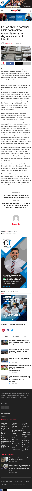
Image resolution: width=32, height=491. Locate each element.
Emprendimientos (17, 430)
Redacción (9, 43)
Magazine (14, 443)
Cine (2, 437)
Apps (2, 426)
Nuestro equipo (5, 413)
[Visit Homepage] (16, 10)
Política (24, 434)
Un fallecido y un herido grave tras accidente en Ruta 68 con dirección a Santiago (19, 342)
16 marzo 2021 (18, 43)
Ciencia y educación (4, 433)
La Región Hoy (8, 481)
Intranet (3, 416)
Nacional (14, 446)
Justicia (14, 439)
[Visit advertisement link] (16, 4)
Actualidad (4, 423)
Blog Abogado (5, 429)
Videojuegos (25, 449)
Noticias (24, 423)
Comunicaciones (6, 441)
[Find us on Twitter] (7, 407)
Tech (23, 444)
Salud (23, 442)
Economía (14, 426)
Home (2, 23)
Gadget (14, 433)
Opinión (24, 426)
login (6, 231)
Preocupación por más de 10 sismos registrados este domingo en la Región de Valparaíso (19, 351)
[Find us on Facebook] (3, 407)
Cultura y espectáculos (5, 445)
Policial (24, 432)
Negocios (14, 449)
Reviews (24, 440)
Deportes (14, 423)
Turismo (24, 446)
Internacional (15, 436)
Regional (24, 436)
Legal (6, 23)
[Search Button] (30, 10)
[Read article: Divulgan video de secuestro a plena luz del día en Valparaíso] (4, 459)
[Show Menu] (2, 10)
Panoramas (25, 429)
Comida (3, 439)
